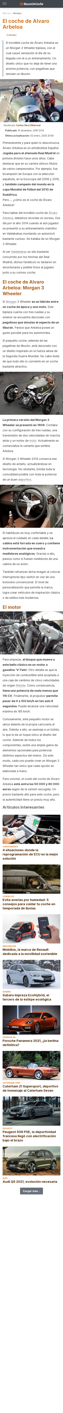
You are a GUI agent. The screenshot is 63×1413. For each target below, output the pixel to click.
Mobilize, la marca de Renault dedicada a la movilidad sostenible (30, 952)
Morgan (17, 13)
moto (32, 440)
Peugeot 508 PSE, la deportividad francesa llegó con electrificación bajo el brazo (29, 1136)
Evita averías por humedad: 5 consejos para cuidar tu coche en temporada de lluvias (29, 904)
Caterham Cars (11, 1083)
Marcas (6, 13)
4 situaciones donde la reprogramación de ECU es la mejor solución (30, 854)
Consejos (8, 896)
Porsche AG (9, 1037)
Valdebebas (19, 251)
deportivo (24, 479)
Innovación (9, 946)
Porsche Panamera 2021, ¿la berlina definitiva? (30, 1043)
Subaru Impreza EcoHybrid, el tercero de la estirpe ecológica (27, 997)
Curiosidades (10, 846)
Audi (5, 1178)
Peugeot (8, 1128)
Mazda (20, 685)
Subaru (7, 991)
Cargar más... (31, 1191)
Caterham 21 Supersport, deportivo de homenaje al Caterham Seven (30, 1088)
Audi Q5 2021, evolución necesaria (30, 1182)
